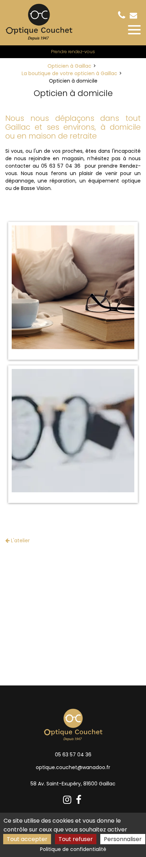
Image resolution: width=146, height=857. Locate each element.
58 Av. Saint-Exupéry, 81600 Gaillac (73, 783)
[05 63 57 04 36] (123, 15)
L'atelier (20, 540)
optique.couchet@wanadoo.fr (134, 15)
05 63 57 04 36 (73, 754)
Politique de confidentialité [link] (73, 849)
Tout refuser (75, 839)
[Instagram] (68, 800)
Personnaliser (123, 839)
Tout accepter (27, 839)
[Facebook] (79, 800)
